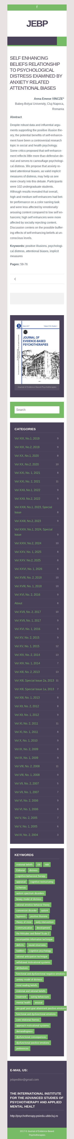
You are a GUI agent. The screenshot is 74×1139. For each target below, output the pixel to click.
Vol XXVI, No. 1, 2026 (28, 568)
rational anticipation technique (31, 956)
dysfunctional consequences (31, 1037)
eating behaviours (40, 996)
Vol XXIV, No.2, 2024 (28, 543)
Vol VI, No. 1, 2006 (26, 809)
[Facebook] (37, 6)
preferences (22, 1048)
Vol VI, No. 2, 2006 (26, 800)
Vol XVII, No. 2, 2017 (28, 611)
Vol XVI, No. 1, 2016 (27, 629)
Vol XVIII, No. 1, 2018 (28, 586)
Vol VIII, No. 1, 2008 (27, 774)
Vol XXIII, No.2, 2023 (28, 521)
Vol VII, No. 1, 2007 (27, 792)
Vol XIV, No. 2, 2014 (27, 654)
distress (33, 870)
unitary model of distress (29, 979)
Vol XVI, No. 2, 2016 (27, 594)
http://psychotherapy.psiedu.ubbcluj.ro (34, 1115)
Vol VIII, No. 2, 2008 (27, 766)
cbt (38, 864)
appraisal (21, 881)
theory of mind (23, 922)
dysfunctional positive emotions (32, 1042)
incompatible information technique (34, 939)
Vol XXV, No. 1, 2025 (28, 551)
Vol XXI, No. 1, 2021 (27, 472)
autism (44, 910)
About (18, 603)
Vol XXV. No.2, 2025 (28, 560)
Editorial (20, 870)
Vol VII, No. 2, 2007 (27, 783)
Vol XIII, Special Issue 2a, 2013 (34, 680)
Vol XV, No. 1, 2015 (27, 646)
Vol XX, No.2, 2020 (27, 464)
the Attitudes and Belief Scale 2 (32, 933)
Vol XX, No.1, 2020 (27, 455)
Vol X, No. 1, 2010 (26, 740)
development (43, 927)
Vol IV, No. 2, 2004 (26, 834)
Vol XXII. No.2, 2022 (27, 498)
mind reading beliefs (26, 985)
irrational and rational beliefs (30, 991)
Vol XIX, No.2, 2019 (27, 447)
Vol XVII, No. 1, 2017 (28, 620)
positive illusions (38, 916)
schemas (21, 887)
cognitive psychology (40, 950)
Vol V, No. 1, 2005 (26, 826)
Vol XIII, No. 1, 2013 (27, 697)
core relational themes (27, 1019)
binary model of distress (28, 899)
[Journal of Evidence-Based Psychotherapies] (37, 352)
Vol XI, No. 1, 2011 (26, 731)
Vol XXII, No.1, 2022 (27, 490)
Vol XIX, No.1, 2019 (27, 438)
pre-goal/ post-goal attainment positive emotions (41, 1008)
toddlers (20, 950)
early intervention (45, 922)
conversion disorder (26, 910)
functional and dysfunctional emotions (36, 1014)
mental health (23, 1002)
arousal (38, 1002)
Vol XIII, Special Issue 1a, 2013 (34, 689)
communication (24, 927)
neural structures (37, 945)
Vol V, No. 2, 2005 (26, 817)
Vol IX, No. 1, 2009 (26, 757)
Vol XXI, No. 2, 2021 (27, 481)
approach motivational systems (32, 1025)
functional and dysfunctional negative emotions (40, 973)
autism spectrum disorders (30, 893)
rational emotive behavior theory (33, 904)
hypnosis (21, 916)
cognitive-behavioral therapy (30, 876)
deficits (20, 945)
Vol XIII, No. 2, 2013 (27, 671)
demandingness (24, 1031)
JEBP (37, 24)
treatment (21, 996)
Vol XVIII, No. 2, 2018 (28, 577)
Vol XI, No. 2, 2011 (26, 723)
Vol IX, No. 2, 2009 (26, 749)
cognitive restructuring (41, 881)
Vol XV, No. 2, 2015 (27, 637)
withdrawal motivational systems (33, 962)
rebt (47, 864)
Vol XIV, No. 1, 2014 (27, 663)
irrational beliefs (24, 864)
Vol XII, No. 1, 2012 (27, 714)
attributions (22, 968)
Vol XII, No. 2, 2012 (27, 706)
